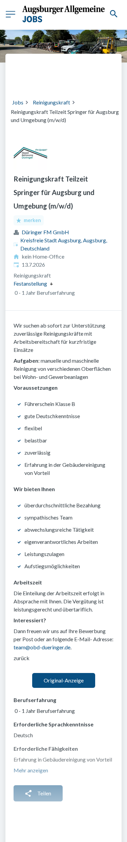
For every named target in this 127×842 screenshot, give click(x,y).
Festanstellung (30, 284)
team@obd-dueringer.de (42, 647)
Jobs (17, 102)
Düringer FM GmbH (45, 232)
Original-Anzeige (64, 680)
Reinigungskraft (51, 102)
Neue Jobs (82, 80)
